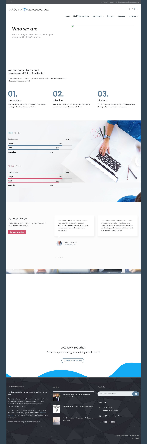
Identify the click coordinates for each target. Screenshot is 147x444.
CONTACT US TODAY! (73, 360)
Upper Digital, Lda (70, 245)
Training (110, 16)
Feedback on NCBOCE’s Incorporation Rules (78, 406)
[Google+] (11, 2)
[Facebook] (8, 2)
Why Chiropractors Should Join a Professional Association (78, 419)
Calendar (133, 16)
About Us (121, 16)
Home (67, 16)
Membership (98, 16)
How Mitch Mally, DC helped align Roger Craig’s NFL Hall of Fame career (76, 396)
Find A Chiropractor (81, 16)
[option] (74, 233)
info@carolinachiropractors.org (128, 2)
